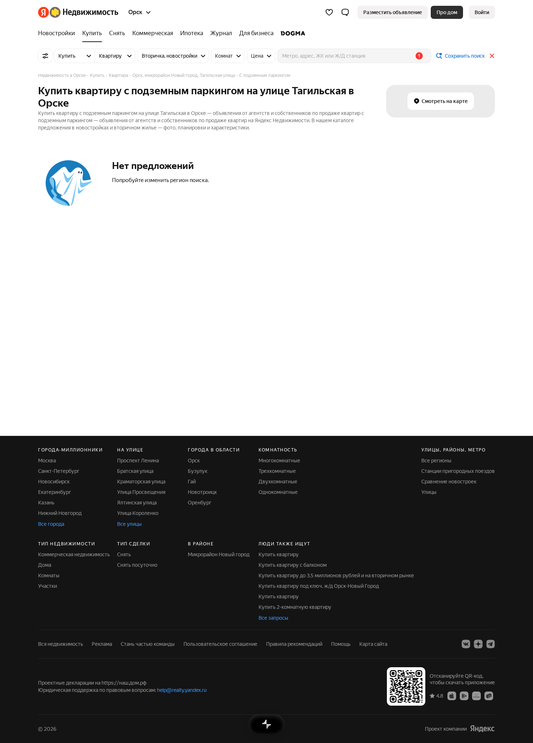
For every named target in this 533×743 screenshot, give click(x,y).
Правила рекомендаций (294, 644)
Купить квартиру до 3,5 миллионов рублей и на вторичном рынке (336, 575)
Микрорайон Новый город (218, 554)
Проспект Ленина (138, 460)
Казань (46, 502)
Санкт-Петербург (58, 471)
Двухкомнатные (278, 481)
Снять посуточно (137, 565)
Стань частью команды (148, 644)
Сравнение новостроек (448, 481)
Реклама (102, 644)
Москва (47, 460)
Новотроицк (202, 492)
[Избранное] (329, 12)
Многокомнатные (279, 460)
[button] (345, 12)
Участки (47, 586)
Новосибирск (54, 481)
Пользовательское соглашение (220, 644)
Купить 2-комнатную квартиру (295, 607)
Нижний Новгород (60, 513)
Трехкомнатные (277, 471)
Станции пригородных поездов (458, 471)
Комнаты (48, 575)
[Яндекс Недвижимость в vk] (466, 644)
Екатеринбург (54, 492)
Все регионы (436, 460)
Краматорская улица (141, 481)
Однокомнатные (278, 492)
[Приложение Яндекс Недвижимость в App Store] (451, 695)
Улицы (429, 492)
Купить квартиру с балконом (293, 565)
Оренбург (199, 502)
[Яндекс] (482, 728)
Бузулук (197, 471)
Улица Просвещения (141, 492)
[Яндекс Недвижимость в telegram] (490, 644)
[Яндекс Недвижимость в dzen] (478, 644)
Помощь (341, 644)
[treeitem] (58, 33)
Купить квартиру (279, 554)
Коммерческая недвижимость (74, 554)
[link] (482, 12)
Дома (44, 565)
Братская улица (135, 471)
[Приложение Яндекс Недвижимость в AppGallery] (476, 695)
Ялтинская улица (137, 502)
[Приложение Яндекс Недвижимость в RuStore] (488, 695)
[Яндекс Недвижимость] (78, 12)
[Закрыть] (492, 56)
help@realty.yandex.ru (182, 690)
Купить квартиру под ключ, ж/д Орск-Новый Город (319, 586)
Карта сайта (373, 644)
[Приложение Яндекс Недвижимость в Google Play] (464, 695)
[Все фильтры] (45, 56)
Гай (192, 481)
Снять (124, 554)
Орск (194, 460)
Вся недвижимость (60, 644)
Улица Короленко (137, 513)
